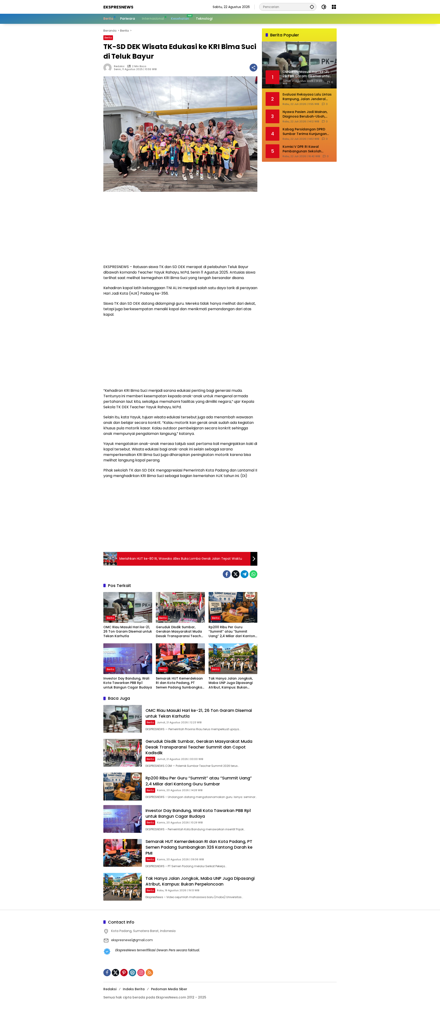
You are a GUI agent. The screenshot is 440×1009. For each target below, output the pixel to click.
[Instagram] (141, 972)
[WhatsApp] (253, 574)
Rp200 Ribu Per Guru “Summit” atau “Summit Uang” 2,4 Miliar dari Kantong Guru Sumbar (233, 632)
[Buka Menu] (334, 7)
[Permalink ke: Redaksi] (108, 67)
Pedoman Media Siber (169, 989)
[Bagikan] (253, 67)
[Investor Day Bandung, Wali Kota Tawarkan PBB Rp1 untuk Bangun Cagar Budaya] (127, 658)
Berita (108, 37)
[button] (311, 7)
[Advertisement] (180, 230)
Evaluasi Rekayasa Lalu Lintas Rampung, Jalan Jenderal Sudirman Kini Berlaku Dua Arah (307, 96)
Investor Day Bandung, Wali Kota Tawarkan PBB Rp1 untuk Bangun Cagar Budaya (127, 683)
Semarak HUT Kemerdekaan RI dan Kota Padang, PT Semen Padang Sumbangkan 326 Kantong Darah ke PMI (180, 683)
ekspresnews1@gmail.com (132, 940)
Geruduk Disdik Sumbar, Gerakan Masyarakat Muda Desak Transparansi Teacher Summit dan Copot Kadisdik (180, 632)
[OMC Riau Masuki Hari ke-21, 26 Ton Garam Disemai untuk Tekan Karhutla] (127, 607)
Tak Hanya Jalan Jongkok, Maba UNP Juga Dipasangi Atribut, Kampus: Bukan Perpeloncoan (231, 683)
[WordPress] (132, 972)
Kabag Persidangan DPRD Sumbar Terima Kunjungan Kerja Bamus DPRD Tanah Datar (305, 131)
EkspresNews (118, 7)
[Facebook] (227, 574)
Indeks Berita (134, 989)
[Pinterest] (124, 972)
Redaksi (119, 66)
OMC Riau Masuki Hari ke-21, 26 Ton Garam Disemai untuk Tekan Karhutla (127, 631)
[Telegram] (244, 574)
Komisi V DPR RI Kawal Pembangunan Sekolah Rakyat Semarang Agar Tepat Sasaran (308, 149)
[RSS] (149, 972)
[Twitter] (235, 574)
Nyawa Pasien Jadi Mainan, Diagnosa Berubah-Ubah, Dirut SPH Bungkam (305, 114)
